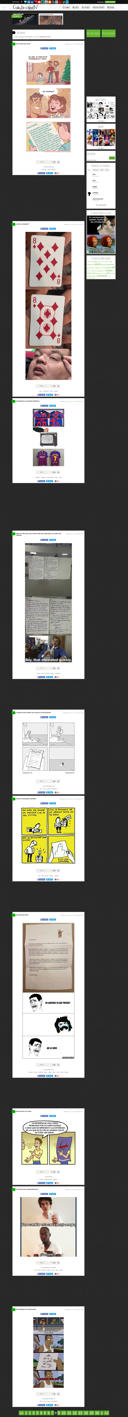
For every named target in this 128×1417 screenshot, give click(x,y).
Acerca (91, 285)
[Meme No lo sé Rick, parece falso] (106, 143)
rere (73, 533)
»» (106, 1413)
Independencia (48, 1179)
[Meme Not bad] (101, 116)
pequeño (57, 875)
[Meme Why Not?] (112, 105)
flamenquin (71, 712)
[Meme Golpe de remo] (112, 137)
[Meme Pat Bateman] (101, 110)
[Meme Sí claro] (106, 105)
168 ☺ (42, 1263)
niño (96, 271)
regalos (53, 169)
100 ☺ (42, 386)
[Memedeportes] (28, 1)
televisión (43, 477)
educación (57, 673)
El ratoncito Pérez (22, 915)
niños (43, 875)
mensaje (113, 273)
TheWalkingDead (70, 401)
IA (113, 271)
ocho (51, 391)
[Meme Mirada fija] (90, 105)
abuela (106, 261)
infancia (51, 875)
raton (54, 1072)
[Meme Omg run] (90, 116)
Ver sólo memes (108, 33)
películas (93, 268)
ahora (99, 261)
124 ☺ (42, 870)
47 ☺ (42, 668)
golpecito (38, 477)
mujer (93, 271)
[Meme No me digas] (95, 116)
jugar (95, 261)
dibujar (97, 273)
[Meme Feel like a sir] (112, 110)
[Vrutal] (39, 1)
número (55, 391)
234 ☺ (42, 1065)
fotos (104, 273)
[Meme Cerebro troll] (90, 143)
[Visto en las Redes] (32, 1)
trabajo (108, 270)
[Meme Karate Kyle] (106, 132)
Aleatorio (86, 7)
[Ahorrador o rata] (63, 1)
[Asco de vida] (21, 1)
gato (108, 273)
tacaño (66, 1072)
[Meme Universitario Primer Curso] (112, 143)
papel (95, 276)
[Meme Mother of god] (106, 110)
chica (89, 265)
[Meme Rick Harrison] (101, 137)
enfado (47, 673)
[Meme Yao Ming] (101, 105)
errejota (73, 44)
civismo (52, 673)
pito (39, 875)
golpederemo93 (70, 915)
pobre (62, 1072)
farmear (102, 275)
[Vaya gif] (56, 1)
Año (107, 170)
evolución (89, 278)
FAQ (111, 285)
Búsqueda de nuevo (45, 36)
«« (21, 1413)
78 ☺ (42, 162)
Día (89, 170)
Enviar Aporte (98, 7)
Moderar (110, 7)
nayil (73, 1189)
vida (92, 276)
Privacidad (101, 285)
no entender (54, 1401)
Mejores (76, 7)
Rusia (104, 268)
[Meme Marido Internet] (95, 137)
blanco (43, 1270)
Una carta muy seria (23, 44)
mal (93, 273)
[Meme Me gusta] (112, 116)
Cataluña (55, 1179)
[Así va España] (35, 1)
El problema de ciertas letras (26, 1309)
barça (56, 477)
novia (110, 261)
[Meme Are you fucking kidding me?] (95, 110)
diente (50, 1072)
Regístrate (100, 2)
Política (41, 1179)
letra (41, 1401)
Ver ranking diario (101, 205)
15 (91, 1413)
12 (75, 1413)
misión (48, 1401)
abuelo (101, 273)
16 (97, 1413)
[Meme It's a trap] (90, 137)
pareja (100, 271)
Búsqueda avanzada (91, 160)
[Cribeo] (42, 1)
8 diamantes (46, 391)
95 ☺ (42, 1172)
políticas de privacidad (52, 788)
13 (80, 1413)
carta (49, 169)
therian (108, 268)
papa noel (44, 169)
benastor (72, 1111)
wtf (113, 267)
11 (69, 1413)
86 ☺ (42, 781)
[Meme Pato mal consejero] (101, 143)
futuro (89, 273)
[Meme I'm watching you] (90, 110)
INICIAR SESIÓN (110, 2)
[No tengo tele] (53, 1)
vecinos (38, 673)
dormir (103, 265)
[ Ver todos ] (101, 121)
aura (98, 264)
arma (93, 278)
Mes (102, 170)
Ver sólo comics (93, 33)
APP (114, 285)
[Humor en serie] (46, 1)
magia (61, 1270)
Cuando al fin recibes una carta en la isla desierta (33, 712)
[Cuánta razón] (25, 1)
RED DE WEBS (15, 1)
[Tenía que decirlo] (60, 1)
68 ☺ (42, 472)
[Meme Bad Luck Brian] (106, 137)
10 (63, 1413)
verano (109, 276)
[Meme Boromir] (112, 132)
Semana (95, 170)
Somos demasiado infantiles (26, 799)
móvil (101, 268)
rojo (35, 1270)
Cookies (107, 285)
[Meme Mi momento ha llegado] (95, 132)
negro (39, 1270)
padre (97, 268)
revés (103, 271)
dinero (45, 1072)
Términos (95, 285)
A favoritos (58, 162)
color (53, 1270)
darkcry (72, 1309)
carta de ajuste (50, 477)
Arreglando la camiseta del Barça (28, 401)
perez (35, 1072)
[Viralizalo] (66, 1)
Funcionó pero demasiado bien (27, 1189)
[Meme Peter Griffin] (95, 143)
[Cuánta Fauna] (49, 1)
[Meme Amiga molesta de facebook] (90, 132)
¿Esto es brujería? (22, 224)
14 (86, 1413)
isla (41, 788)
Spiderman (110, 265)
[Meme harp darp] (95, 105)
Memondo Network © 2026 (108, 287)
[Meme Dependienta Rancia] (101, 132)
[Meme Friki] (106, 116)
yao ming (40, 1072)
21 (13, 1111)
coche (92, 261)
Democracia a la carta (23, 1111)
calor (88, 261)
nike (60, 477)
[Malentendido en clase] (101, 253)
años (92, 264)
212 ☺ (42, 1394)
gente (88, 268)
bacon (102, 261)
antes (89, 276)
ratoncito (31, 1072)
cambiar (48, 1270)
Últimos (66, 7)
